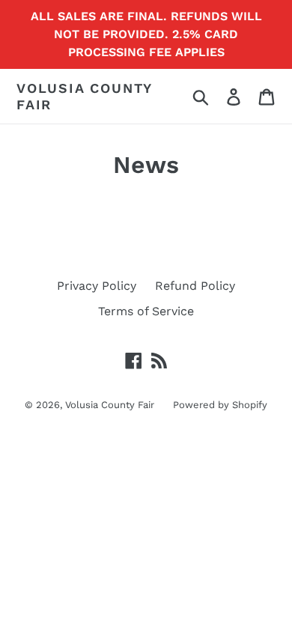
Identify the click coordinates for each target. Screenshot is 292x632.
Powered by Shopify (220, 404)
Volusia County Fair (84, 96)
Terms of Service (146, 311)
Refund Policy (195, 286)
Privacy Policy (96, 286)
